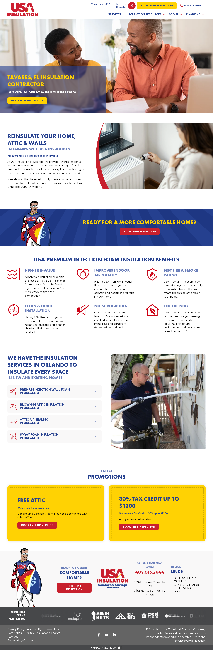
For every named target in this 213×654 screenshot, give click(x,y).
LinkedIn (114, 635)
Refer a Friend (185, 577)
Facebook (99, 635)
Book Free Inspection (156, 5)
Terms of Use (52, 629)
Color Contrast (119, 647)
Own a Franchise (186, 584)
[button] (116, 14)
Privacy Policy (16, 629)
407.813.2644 (193, 5)
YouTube (106, 635)
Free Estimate (184, 588)
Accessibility (34, 629)
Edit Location (132, 5)
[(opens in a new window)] (46, 616)
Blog (178, 591)
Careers (180, 581)
